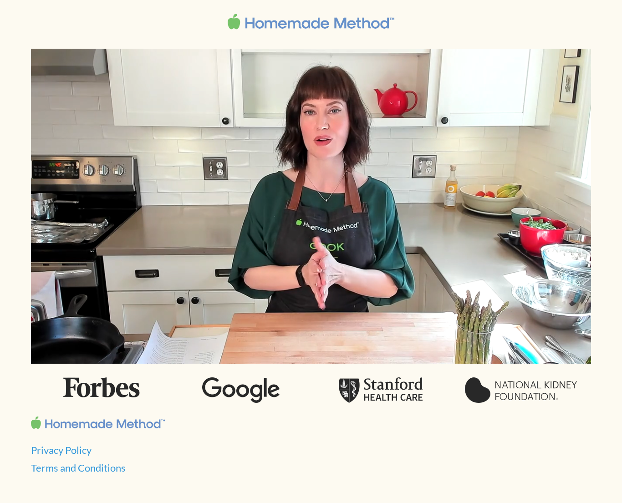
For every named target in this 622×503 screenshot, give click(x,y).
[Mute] (532, 354)
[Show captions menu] (509, 354)
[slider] (290, 354)
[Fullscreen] (579, 354)
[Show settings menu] (556, 354)
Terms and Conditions (78, 468)
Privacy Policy (61, 450)
